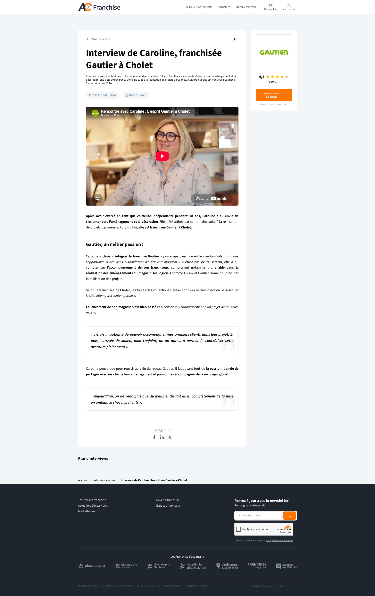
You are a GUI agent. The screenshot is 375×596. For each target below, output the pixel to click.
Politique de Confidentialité (279, 540)
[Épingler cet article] (235, 39)
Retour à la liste (100, 39)
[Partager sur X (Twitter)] (170, 437)
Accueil (83, 480)
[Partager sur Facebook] (154, 437)
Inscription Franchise (198, 586)
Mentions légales (88, 586)
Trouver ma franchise (92, 500)
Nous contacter (173, 586)
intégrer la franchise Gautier (137, 256)
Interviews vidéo (104, 480)
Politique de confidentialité (117, 586)
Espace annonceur (168, 506)
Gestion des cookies (148, 586)
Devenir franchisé (167, 500)
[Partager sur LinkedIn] (162, 437)
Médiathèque (87, 511)
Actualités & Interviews (93, 506)
